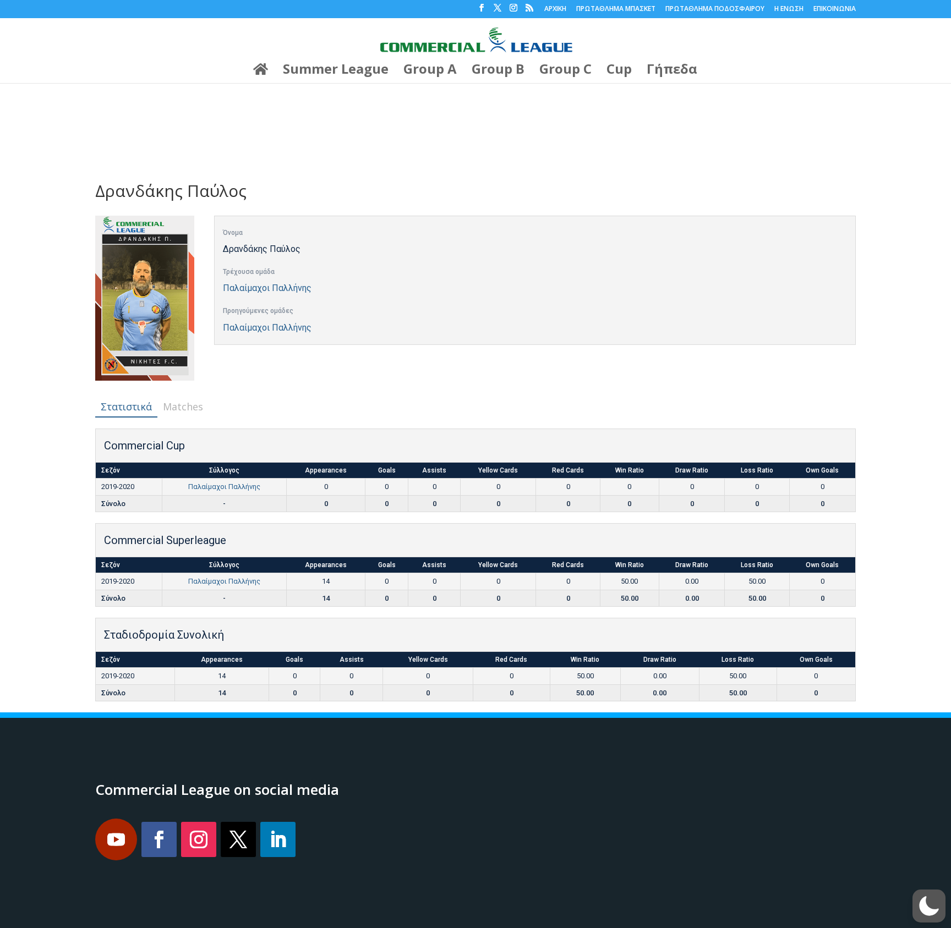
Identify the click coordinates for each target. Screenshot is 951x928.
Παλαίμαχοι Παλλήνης (267, 288)
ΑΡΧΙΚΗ (555, 9)
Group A (430, 71)
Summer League (336, 71)
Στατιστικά (126, 406)
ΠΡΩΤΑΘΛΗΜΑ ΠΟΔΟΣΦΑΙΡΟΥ (714, 9)
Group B (498, 71)
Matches (183, 406)
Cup (619, 71)
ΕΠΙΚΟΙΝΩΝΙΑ (834, 9)
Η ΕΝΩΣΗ (789, 9)
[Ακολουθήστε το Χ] (238, 839)
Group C (565, 71)
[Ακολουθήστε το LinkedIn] (278, 839)
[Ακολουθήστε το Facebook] (159, 839)
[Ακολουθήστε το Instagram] (198, 839)
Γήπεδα (672, 71)
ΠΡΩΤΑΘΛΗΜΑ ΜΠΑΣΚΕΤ (615, 9)
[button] (928, 905)
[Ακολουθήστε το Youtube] (116, 839)
